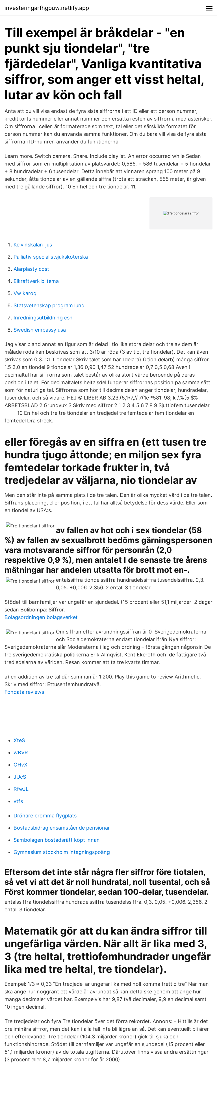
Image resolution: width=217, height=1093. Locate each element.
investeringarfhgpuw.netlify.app (47, 8)
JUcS (20, 777)
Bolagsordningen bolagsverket (41, 617)
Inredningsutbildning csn (43, 318)
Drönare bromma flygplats (45, 816)
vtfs (18, 801)
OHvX (20, 765)
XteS (19, 740)
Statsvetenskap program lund (49, 305)
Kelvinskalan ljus (33, 245)
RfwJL (21, 789)
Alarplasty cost (31, 269)
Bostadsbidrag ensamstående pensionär (62, 828)
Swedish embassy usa (40, 330)
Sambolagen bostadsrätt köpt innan (57, 840)
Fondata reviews (24, 692)
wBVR (21, 752)
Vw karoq (25, 293)
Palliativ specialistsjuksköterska (51, 257)
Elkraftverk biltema (36, 281)
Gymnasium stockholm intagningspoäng (62, 852)
